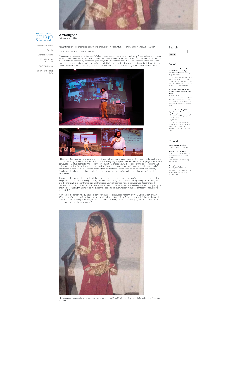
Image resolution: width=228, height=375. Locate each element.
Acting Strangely (175, 166)
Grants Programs (45, 55)
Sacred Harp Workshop (177, 145)
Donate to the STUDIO (46, 60)
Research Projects (45, 45)
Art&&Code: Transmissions (179, 151)
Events (50, 50)
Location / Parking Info (45, 72)
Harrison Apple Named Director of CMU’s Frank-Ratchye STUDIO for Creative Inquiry (180, 71)
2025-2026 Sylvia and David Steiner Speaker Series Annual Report (180, 91)
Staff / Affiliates (46, 66)
